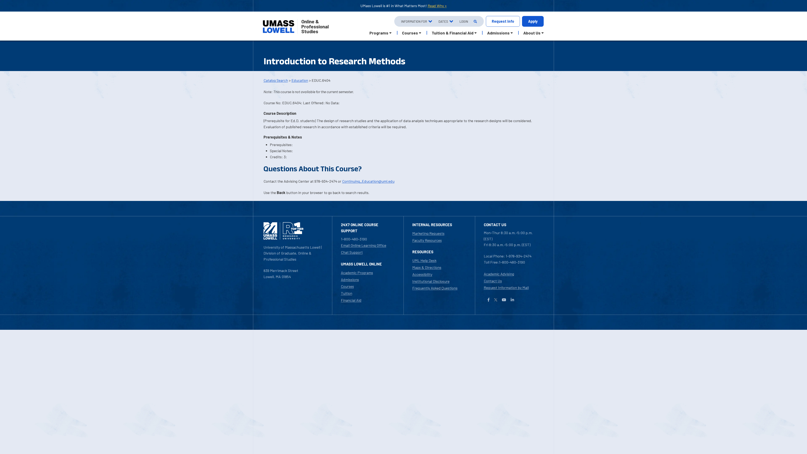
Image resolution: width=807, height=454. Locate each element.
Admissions (350, 279)
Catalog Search (276, 80)
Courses (347, 286)
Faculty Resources (427, 240)
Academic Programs (357, 272)
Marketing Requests (428, 233)
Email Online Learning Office (363, 245)
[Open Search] (475, 21)
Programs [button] (378, 33)
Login (463, 21)
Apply (533, 21)
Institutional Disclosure (431, 281)
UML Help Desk (424, 260)
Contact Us (493, 280)
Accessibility (422, 274)
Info (503, 21)
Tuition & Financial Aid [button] (452, 33)
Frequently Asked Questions (435, 288)
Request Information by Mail (506, 287)
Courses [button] (410, 33)
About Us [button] (532, 33)
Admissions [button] (498, 33)
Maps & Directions (426, 267)
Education (299, 80)
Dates (443, 21)
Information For (414, 21)
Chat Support (352, 252)
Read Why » (437, 5)
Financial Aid (351, 300)
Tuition (346, 293)
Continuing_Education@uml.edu (368, 181)
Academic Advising (499, 274)
